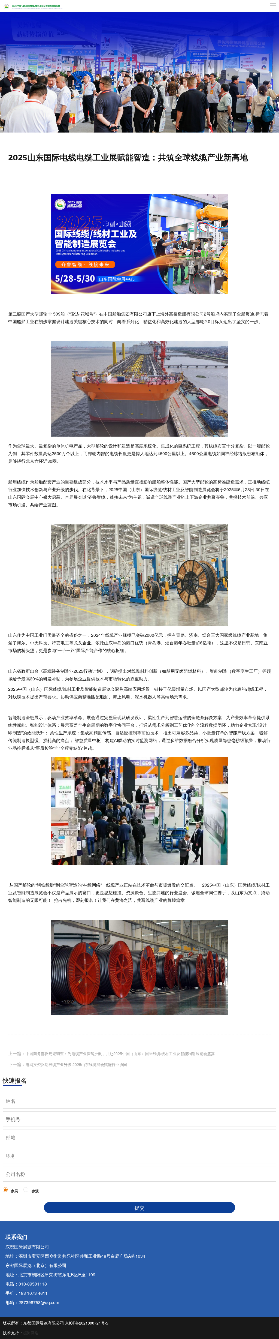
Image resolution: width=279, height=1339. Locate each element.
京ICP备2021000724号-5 (86, 1323)
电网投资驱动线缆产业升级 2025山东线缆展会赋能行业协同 (76, 1064)
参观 (35, 1190)
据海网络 (30, 1332)
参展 (14, 1190)
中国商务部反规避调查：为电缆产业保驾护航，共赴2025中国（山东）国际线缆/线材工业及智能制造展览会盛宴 (120, 1053)
